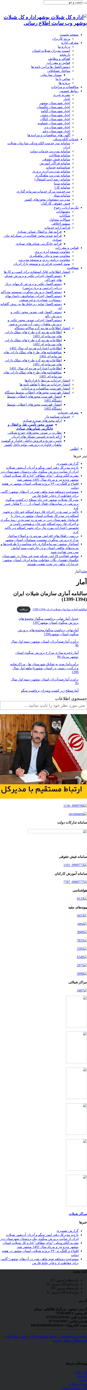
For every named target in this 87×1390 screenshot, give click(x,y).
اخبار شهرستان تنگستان (53, 107)
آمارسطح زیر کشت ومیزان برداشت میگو (50, 690)
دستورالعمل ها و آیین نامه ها (50, 67)
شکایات (64, 215)
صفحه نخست (69, 34)
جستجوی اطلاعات (71, 698)
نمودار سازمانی (51, 75)
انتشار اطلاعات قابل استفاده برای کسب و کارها (37, 272)
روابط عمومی (69, 91)
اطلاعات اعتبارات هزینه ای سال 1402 (36, 348)
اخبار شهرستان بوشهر (54, 103)
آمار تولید (80, 1372)
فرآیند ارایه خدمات (57, 227)
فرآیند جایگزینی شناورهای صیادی (39, 243)
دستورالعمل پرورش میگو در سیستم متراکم (31, 292)
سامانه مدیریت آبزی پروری (51, 171)
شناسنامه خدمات (58, 167)
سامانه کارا (62, 187)
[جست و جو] (85, 3)
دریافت (24, 609)
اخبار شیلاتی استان (74, 1388)
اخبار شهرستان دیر (57, 127)
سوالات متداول (59, 219)
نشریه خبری (61, 95)
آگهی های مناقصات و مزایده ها (48, 135)
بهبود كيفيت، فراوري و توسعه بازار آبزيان (41, 264)
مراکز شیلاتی (77, 1384)
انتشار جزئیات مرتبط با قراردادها (47, 380)
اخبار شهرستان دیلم (56, 131)
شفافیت (73, 268)
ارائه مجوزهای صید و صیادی (42, 420)
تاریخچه (65, 54)
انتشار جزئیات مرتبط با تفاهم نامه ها (45, 384)
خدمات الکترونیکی (66, 139)
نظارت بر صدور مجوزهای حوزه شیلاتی (35, 432)
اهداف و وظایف (59, 59)
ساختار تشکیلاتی (58, 71)
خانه (84, 571)
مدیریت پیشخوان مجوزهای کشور (47, 199)
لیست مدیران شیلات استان (51, 50)
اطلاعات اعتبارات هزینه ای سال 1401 (36, 368)
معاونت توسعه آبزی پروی (52, 251)
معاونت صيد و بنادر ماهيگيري (49, 256)
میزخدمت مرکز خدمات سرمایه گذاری (43, 191)
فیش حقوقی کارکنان (55, 203)
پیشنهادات (63, 211)
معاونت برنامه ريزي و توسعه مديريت (44, 260)
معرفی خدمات (68, 412)
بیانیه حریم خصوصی (73, 1336)
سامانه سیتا (62, 183)
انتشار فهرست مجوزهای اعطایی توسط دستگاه (37, 392)
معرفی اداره (70, 42)
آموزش (82, 1376)
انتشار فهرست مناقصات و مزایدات (45, 388)
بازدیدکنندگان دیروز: (64, 1292)
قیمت (83, 1380)
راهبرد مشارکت (16, 1336)
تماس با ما (63, 79)
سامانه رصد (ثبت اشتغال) (52, 179)
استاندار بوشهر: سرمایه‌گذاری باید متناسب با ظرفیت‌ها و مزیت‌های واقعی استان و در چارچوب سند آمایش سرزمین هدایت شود (40, 548)
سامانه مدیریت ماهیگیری (52, 175)
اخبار (66, 99)
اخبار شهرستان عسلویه (54, 123)
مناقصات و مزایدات (65, 87)
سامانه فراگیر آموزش (54, 163)
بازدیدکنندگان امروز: (64, 1284)
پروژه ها (64, 83)
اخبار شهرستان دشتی (55, 115)
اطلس (74, 448)
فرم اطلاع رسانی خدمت (70, 1340)
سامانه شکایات (59, 155)
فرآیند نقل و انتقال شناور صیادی (39, 231)
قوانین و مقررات (58, 63)
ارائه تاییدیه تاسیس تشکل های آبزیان (36, 436)
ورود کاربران (61, 38)
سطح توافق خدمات (42, 1336)
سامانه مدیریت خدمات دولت (50, 151)
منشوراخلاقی (60, 223)
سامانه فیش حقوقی (56, 159)
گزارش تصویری (67, 463)
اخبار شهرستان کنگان (55, 119)
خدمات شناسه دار (57, 416)
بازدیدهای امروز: (67, 1280)
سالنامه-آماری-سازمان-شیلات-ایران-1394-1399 (60, 609)
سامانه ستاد (61, 195)
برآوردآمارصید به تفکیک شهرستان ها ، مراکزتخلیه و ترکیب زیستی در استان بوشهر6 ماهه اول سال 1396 (44, 668)
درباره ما (64, 46)
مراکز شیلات (78, 1214)
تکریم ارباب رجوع (66, 207)
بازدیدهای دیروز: (67, 1288)
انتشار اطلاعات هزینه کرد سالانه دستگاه (42, 328)
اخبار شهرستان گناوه (55, 111)
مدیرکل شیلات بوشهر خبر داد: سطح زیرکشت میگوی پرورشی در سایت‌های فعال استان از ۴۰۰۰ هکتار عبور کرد (41, 504)
